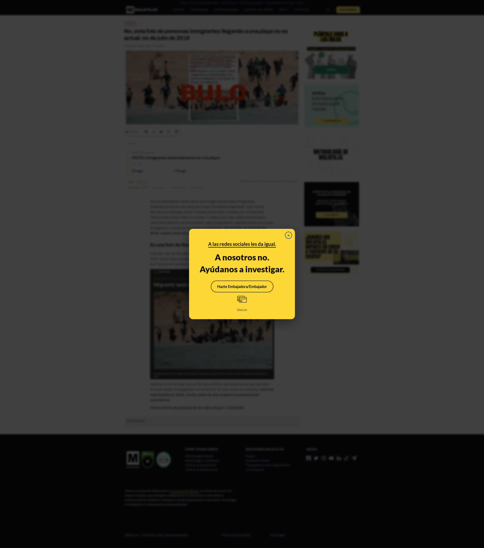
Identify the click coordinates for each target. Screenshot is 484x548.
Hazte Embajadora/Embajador (242, 286)
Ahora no (242, 309)
